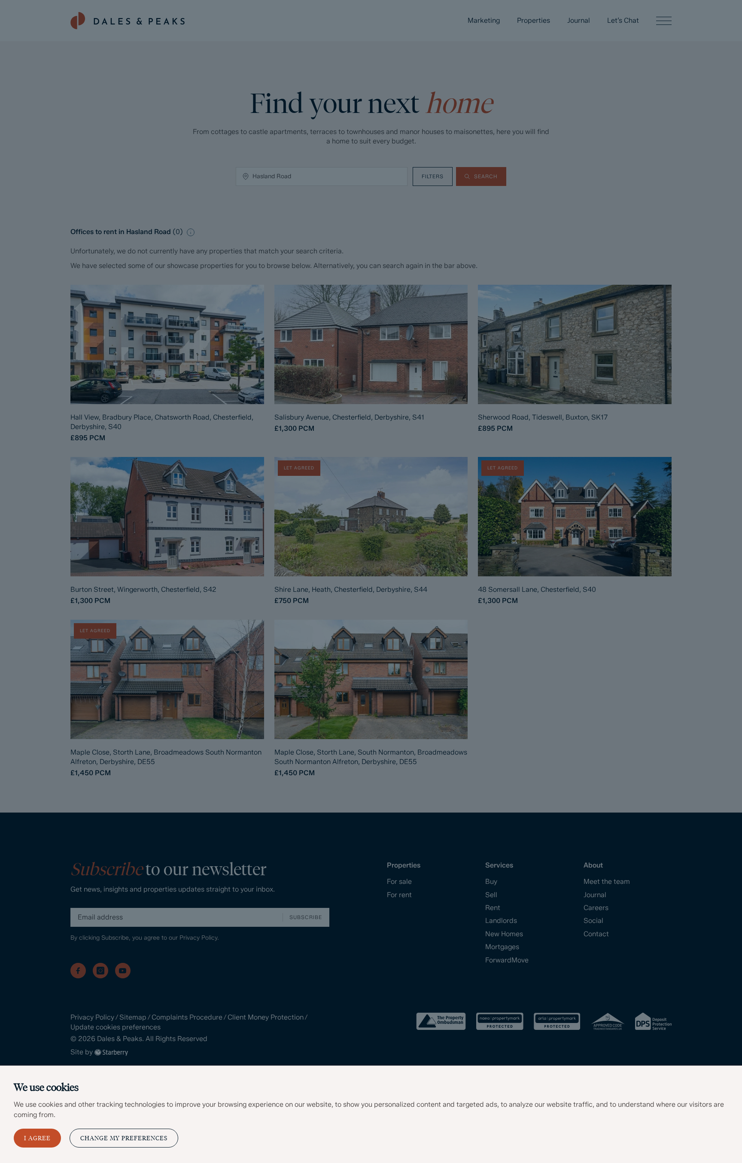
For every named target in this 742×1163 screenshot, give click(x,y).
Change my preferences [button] (123, 1138)
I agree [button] (37, 1138)
